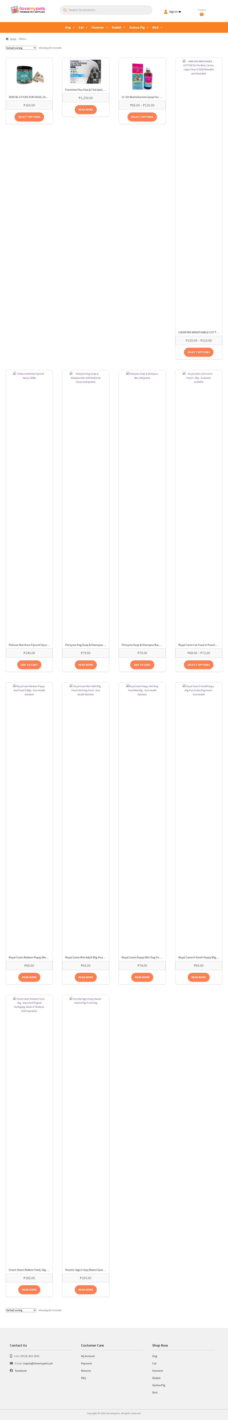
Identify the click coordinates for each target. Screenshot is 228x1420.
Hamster (98, 27)
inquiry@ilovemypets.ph (38, 1363)
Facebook (21, 1370)
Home (13, 38)
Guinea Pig (137, 27)
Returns (86, 1370)
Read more (85, 109)
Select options (29, 117)
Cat (81, 27)
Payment (86, 1363)
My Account (88, 1356)
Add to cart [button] (29, 664)
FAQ (83, 1378)
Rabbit (116, 27)
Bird (155, 27)
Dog (68, 27)
